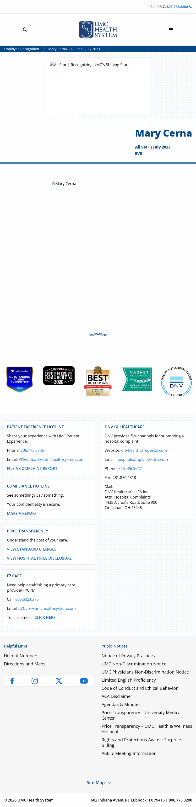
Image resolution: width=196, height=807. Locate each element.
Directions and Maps (24, 664)
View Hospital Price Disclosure (39, 558)
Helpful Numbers (21, 655)
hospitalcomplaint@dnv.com (142, 459)
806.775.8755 (32, 450)
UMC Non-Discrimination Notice (134, 664)
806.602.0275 (27, 599)
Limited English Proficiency (129, 680)
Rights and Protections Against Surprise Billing (141, 742)
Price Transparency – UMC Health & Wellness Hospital (147, 728)
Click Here (44, 617)
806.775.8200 (178, 6)
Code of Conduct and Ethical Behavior (140, 688)
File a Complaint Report (32, 468)
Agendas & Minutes (121, 704)
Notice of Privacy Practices (128, 655)
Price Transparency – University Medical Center (142, 715)
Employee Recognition (21, 49)
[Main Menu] (171, 29)
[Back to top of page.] (189, 800)
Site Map (96, 782)
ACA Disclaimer (117, 696)
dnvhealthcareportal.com (144, 450)
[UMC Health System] (98, 29)
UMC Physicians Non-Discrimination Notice (145, 672)
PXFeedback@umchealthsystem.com (52, 459)
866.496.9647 (130, 468)
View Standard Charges (31, 549)
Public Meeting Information (129, 753)
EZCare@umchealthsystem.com (47, 608)
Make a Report (22, 513)
